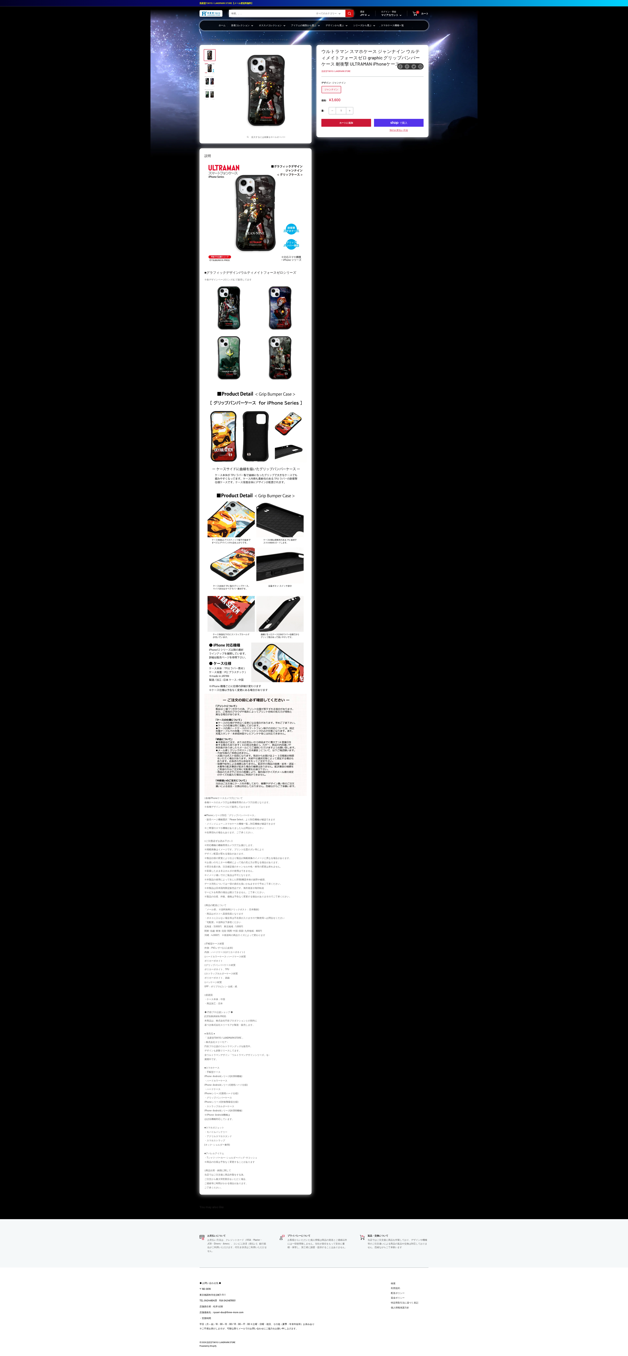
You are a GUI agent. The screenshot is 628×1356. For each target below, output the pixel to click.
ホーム (222, 25)
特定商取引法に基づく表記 (404, 1302)
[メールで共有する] (420, 66)
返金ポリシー (398, 1297)
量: (322, 110)
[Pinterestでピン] (407, 66)
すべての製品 (214, 39)
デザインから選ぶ (335, 25)
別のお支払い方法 (399, 130)
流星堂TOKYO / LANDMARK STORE (335, 71)
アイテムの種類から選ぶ (303, 25)
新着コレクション (240, 25)
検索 (393, 1283)
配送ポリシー (398, 1293)
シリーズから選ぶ (362, 25)
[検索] (349, 13)
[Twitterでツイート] (413, 66)
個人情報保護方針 (400, 1307)
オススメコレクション (270, 25)
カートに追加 (346, 122)
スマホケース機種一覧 (392, 25)
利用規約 (395, 1288)
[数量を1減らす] (332, 110)
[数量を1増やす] (349, 110)
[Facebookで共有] (400, 66)
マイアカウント (390, 15)
